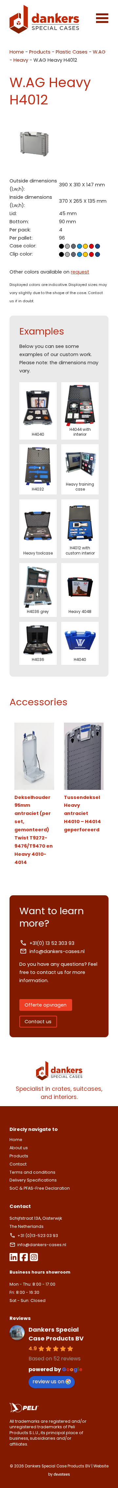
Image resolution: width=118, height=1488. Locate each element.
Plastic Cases (72, 52)
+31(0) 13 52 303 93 (52, 943)
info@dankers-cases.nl (57, 951)
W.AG (99, 52)
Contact (18, 1164)
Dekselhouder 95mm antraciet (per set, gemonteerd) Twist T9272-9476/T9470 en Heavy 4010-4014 (33, 830)
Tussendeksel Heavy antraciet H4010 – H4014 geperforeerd (82, 813)
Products (39, 52)
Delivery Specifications (33, 1180)
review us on (48, 1381)
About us (19, 1148)
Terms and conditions (32, 1172)
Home (17, 52)
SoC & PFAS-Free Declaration (40, 1188)
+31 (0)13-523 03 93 (38, 1235)
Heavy (20, 60)
